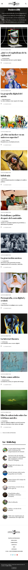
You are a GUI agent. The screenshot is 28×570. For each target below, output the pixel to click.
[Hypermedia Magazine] (14, 3)
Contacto (14, 544)
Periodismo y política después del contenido (11, 216)
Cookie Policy (8, 565)
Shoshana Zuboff (5, 58)
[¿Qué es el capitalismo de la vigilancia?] (14, 37)
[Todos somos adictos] (14, 362)
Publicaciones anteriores (9, 432)
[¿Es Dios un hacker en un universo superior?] (14, 119)
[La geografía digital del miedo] (14, 78)
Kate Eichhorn (5, 221)
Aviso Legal (14, 540)
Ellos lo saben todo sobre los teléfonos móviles (14, 416)
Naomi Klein (4, 421)
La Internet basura (10, 338)
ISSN (14, 547)
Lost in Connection (6, 49)
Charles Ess (4, 303)
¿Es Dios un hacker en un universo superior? (12, 136)
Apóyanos (14, 549)
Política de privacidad (14, 538)
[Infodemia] (14, 160)
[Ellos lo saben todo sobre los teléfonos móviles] (14, 400)
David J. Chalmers (6, 140)
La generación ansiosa (11, 258)
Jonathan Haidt (5, 261)
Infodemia (5, 175)
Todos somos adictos (10, 377)
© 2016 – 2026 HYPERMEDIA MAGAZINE (14, 551)
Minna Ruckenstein (6, 99)
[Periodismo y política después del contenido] (14, 200)
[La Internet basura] (14, 323)
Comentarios (14, 542)
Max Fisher (4, 178)
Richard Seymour (5, 380)
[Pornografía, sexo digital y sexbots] (14, 283)
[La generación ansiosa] (14, 243)
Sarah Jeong (4, 341)
